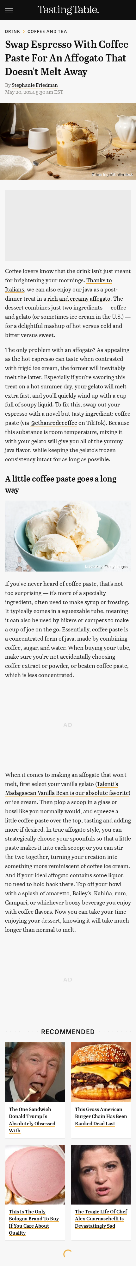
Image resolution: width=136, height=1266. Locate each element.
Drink (12, 31)
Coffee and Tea (47, 31)
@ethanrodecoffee (53, 422)
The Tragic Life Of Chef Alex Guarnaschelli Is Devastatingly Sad (101, 1219)
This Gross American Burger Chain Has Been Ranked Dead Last (101, 1116)
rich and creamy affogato (78, 298)
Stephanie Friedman (35, 84)
